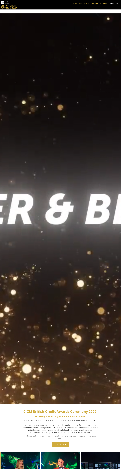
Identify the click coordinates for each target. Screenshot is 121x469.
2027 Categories (84, 3)
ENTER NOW (114, 3)
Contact (105, 3)
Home (75, 3)
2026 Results (95, 3)
